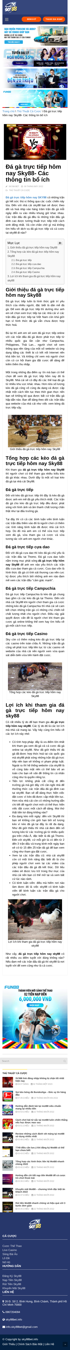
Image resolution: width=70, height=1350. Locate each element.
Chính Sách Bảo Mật (29, 1344)
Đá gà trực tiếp (24, 260)
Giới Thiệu (8, 1344)
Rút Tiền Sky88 (11, 1284)
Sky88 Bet (14, 186)
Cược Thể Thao (12, 1246)
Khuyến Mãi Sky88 (13, 1288)
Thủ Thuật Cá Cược (29, 111)
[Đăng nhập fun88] (35, 99)
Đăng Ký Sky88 (11, 1276)
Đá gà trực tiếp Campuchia (30, 268)
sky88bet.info (30, 1339)
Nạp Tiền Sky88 (12, 1280)
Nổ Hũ (6, 1262)
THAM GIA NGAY (54, 19)
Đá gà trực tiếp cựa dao (28, 264)
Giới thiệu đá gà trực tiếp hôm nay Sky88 (33, 247)
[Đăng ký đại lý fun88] (35, 36)
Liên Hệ (49, 1344)
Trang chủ (8, 111)
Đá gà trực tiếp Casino (28, 272)
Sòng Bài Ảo (9, 1254)
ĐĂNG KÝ (31, 19)
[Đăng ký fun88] (35, 1016)
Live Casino (9, 1250)
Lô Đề (6, 1258)
